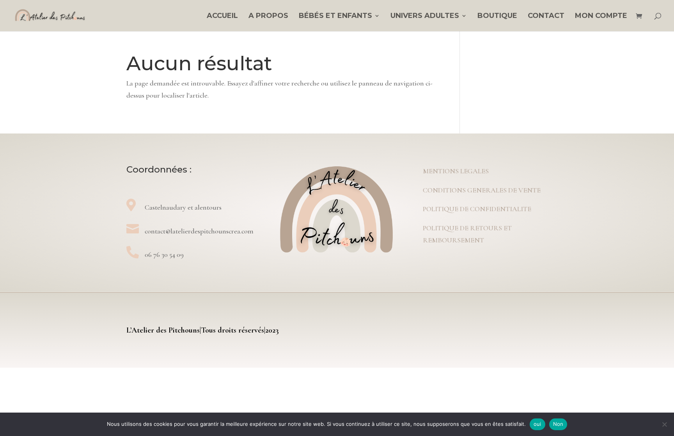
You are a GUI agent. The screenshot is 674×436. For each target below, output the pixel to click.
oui (537, 424)
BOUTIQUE (497, 16)
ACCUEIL (222, 16)
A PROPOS (268, 16)
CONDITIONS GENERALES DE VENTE (482, 190)
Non (558, 424)
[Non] (664, 424)
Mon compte (601, 16)
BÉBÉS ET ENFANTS (335, 16)
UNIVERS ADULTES (424, 16)
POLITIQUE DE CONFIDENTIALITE (477, 209)
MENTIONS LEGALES (456, 171)
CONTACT (546, 16)
